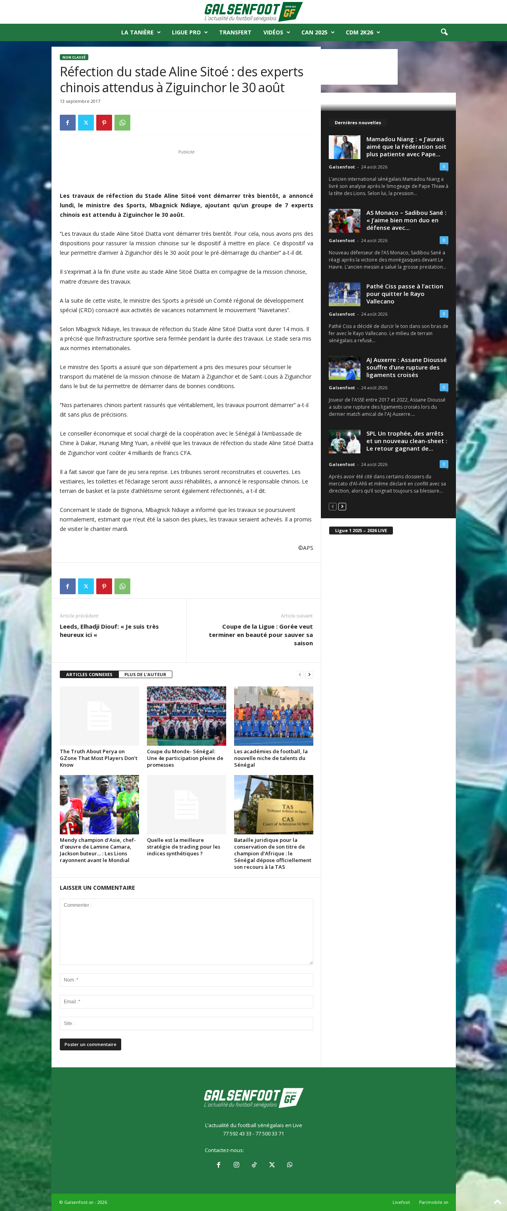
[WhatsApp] (122, 123)
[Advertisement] (186, 170)
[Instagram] (236, 1165)
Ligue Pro (186, 32)
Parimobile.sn (433, 1202)
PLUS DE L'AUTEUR (145, 674)
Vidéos (273, 32)
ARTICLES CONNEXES (89, 674)
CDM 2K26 (359, 32)
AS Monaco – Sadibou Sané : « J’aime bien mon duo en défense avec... (406, 219)
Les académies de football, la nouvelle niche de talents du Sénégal (271, 758)
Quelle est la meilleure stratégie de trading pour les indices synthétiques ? (183, 846)
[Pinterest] (104, 123)
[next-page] (309, 675)
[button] (444, 32)
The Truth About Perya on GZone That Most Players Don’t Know (98, 758)
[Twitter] (86, 123)
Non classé (74, 57)
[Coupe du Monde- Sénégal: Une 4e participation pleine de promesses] (186, 716)
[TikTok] (254, 1165)
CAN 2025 (314, 32)
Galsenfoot (342, 167)
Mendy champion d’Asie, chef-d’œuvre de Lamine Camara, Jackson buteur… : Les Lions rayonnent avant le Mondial (98, 850)
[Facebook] (68, 123)
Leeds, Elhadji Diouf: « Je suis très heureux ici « (109, 630)
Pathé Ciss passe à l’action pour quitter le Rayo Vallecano (404, 293)
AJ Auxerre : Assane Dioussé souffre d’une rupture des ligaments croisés (406, 367)
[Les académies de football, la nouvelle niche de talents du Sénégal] (273, 716)
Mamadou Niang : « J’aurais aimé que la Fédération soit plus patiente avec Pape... (406, 146)
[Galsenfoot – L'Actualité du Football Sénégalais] (253, 12)
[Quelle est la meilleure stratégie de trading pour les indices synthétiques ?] (186, 804)
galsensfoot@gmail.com (274, 1150)
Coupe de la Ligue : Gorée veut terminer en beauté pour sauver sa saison (261, 634)
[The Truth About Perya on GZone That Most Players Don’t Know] (99, 716)
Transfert (235, 32)
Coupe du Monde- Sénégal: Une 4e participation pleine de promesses (185, 758)
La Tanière (137, 32)
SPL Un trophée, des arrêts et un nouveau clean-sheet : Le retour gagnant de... (406, 440)
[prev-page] (300, 675)
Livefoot (401, 1202)
